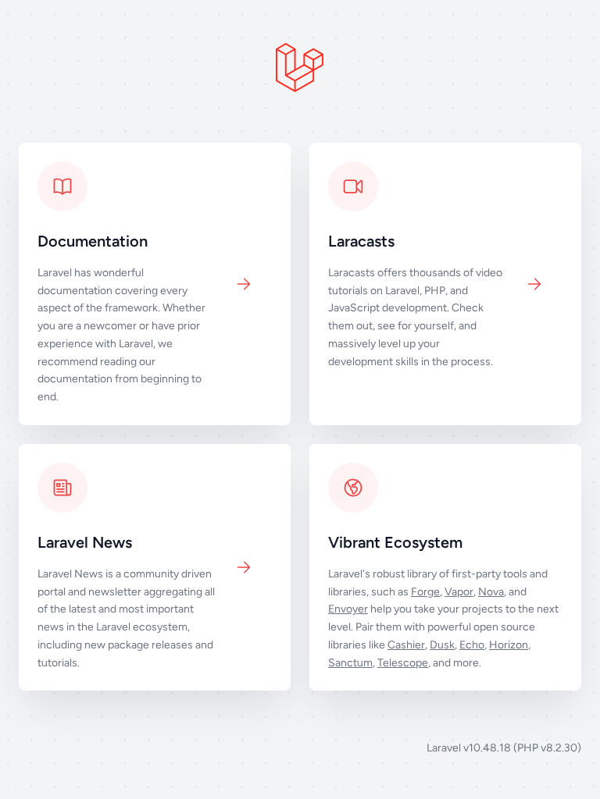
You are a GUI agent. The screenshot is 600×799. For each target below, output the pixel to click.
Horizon (508, 645)
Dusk (442, 645)
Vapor (459, 591)
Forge (425, 591)
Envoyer (348, 609)
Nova (491, 591)
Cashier (406, 645)
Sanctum (350, 662)
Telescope (402, 662)
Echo (471, 645)
